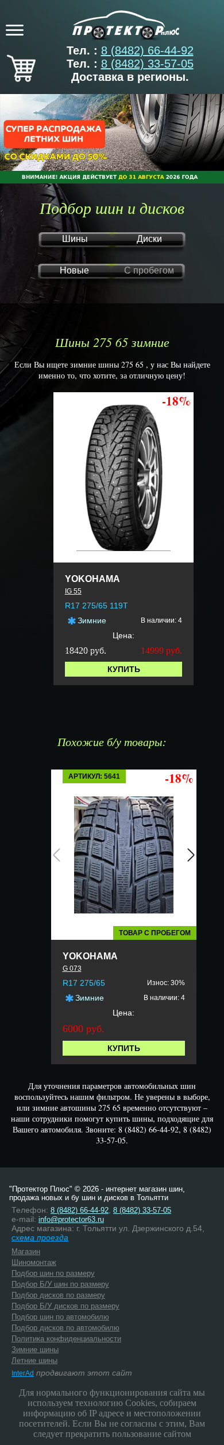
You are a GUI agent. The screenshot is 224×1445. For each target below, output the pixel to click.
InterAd (22, 1373)
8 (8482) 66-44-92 (147, 50)
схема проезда (39, 1237)
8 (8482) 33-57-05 (147, 63)
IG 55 (73, 591)
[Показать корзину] (21, 78)
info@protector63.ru (71, 1219)
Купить (123, 669)
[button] (56, 855)
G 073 (72, 968)
